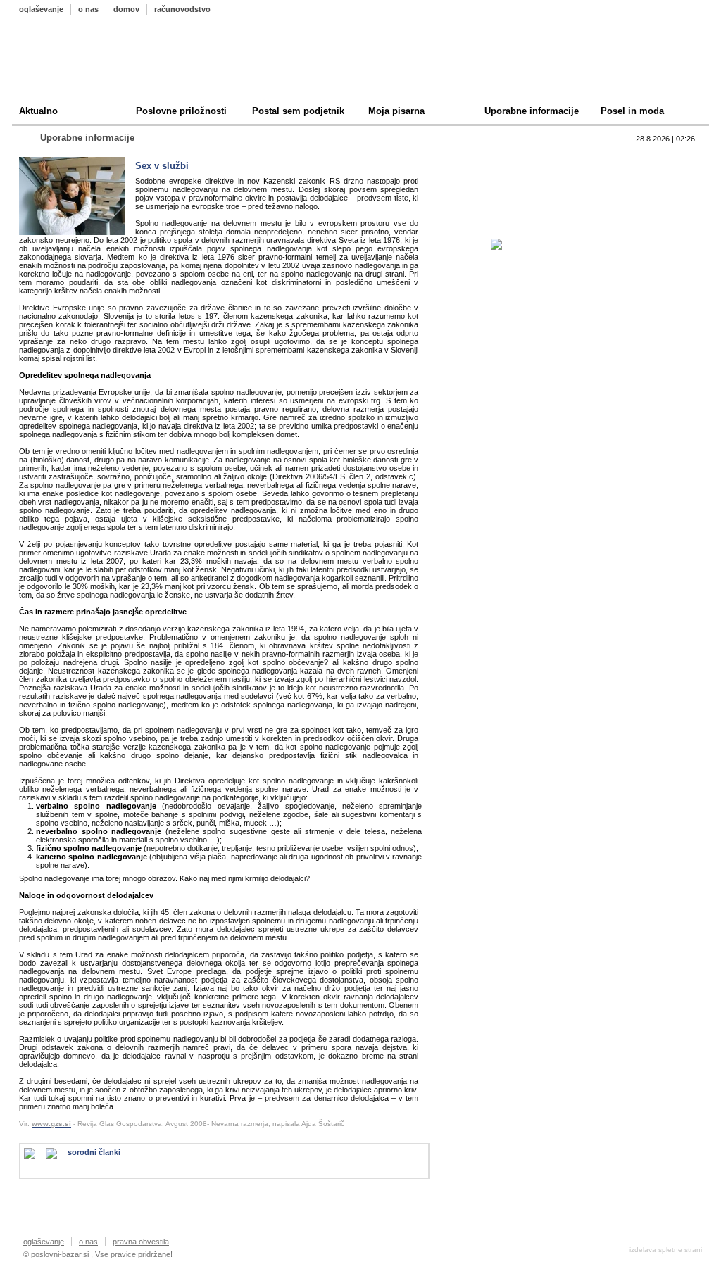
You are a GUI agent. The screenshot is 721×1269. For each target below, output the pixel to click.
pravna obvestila (141, 1241)
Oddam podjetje (502, 224)
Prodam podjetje (504, 180)
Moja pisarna (396, 111)
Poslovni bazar (101, 65)
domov (126, 9)
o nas (88, 9)
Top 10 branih (497, 158)
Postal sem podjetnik (298, 111)
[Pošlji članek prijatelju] (35, 1153)
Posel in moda (632, 111)
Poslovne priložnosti (181, 111)
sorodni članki (94, 1152)
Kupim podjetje (501, 202)
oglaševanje (41, 9)
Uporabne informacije (531, 111)
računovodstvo (182, 9)
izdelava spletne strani (665, 1250)
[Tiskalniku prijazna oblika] (57, 1153)
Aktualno (38, 111)
